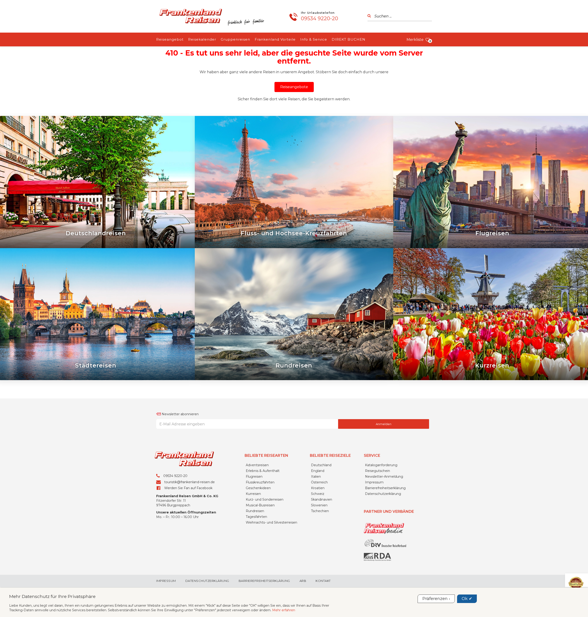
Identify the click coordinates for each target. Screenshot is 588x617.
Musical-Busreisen (260, 505)
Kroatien (318, 488)
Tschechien (320, 511)
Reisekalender (202, 39)
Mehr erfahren (283, 610)
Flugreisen (254, 476)
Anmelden (383, 424)
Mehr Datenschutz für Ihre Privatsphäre (52, 596)
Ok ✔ (467, 598)
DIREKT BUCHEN (348, 39)
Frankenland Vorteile (275, 39)
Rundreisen (255, 511)
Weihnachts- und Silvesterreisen (271, 522)
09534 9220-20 (319, 18)
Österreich (319, 482)
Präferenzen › (436, 598)
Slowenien (319, 505)
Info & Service (313, 39)
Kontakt (323, 580)
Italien (316, 476)
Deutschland (321, 465)
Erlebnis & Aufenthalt (263, 471)
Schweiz (317, 494)
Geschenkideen (258, 488)
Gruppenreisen (235, 39)
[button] (294, 87)
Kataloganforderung (381, 465)
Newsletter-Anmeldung (384, 476)
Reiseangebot (170, 39)
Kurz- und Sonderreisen (264, 499)
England (317, 471)
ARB (303, 580)
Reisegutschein (377, 471)
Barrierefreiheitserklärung (385, 488)
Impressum (374, 482)
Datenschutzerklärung (383, 494)
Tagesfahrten (256, 517)
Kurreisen (253, 494)
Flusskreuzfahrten (260, 482)
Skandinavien (321, 499)
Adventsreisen (257, 465)
